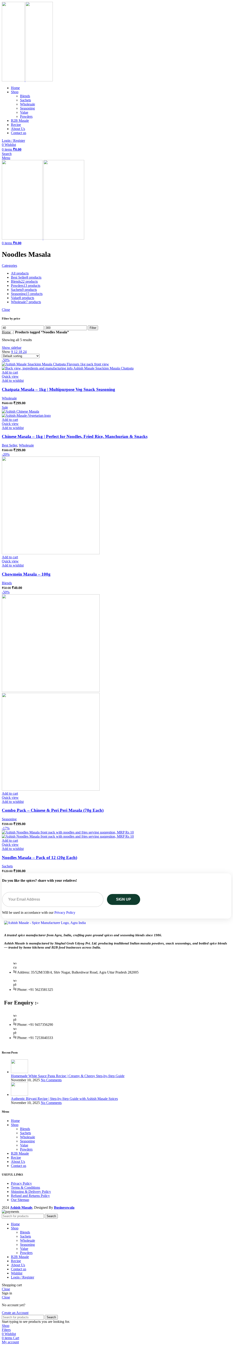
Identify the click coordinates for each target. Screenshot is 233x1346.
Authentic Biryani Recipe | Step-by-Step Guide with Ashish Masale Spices (64, 1099)
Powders (26, 116)
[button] (10, 372)
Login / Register (22, 1277)
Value (24, 112)
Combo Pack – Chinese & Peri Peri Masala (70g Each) (53, 810)
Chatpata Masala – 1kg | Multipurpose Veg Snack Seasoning (58, 389)
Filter (93, 328)
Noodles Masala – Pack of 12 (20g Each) (39, 857)
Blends (25, 96)
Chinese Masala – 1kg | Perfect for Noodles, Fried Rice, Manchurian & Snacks (74, 436)
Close (6, 310)
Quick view (10, 376)
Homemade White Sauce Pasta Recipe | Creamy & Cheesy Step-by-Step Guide (67, 1076)
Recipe (16, 1157)
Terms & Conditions (25, 1187)
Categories (9, 265)
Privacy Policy (64, 912)
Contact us (18, 1166)
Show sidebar (11, 348)
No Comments (51, 1080)
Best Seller (9, 445)
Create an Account (15, 1313)
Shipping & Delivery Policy (31, 1192)
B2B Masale (20, 1153)
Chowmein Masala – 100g (26, 574)
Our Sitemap (20, 1200)
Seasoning (27, 108)
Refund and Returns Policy (30, 1196)
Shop (14, 1125)
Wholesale (27, 104)
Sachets (25, 100)
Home (7, 332)
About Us (18, 1162)
